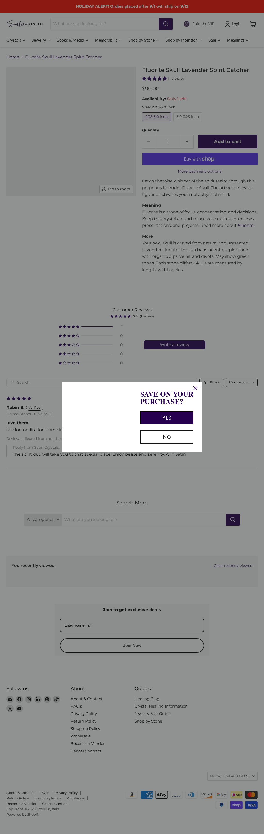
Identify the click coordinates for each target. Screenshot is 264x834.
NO (167, 437)
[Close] (195, 388)
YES (166, 417)
